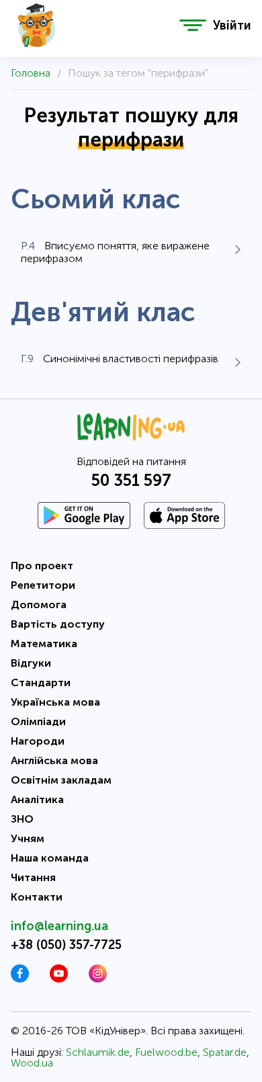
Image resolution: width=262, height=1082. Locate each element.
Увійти (232, 25)
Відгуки (31, 663)
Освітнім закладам (61, 780)
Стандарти (41, 682)
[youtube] (59, 978)
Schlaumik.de (98, 1052)
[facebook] (20, 978)
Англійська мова (54, 760)
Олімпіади (38, 721)
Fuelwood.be (166, 1052)
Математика (44, 643)
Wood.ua (32, 1062)
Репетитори (43, 585)
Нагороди (37, 741)
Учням (27, 838)
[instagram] (98, 978)
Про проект (42, 565)
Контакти (36, 896)
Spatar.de (225, 1052)
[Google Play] (84, 515)
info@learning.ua (59, 926)
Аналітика (37, 799)
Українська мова (55, 702)
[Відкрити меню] (192, 25)
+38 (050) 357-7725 (66, 945)
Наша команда (50, 857)
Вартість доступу (58, 624)
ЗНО (22, 819)
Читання (33, 877)
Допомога (39, 604)
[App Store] (184, 515)
